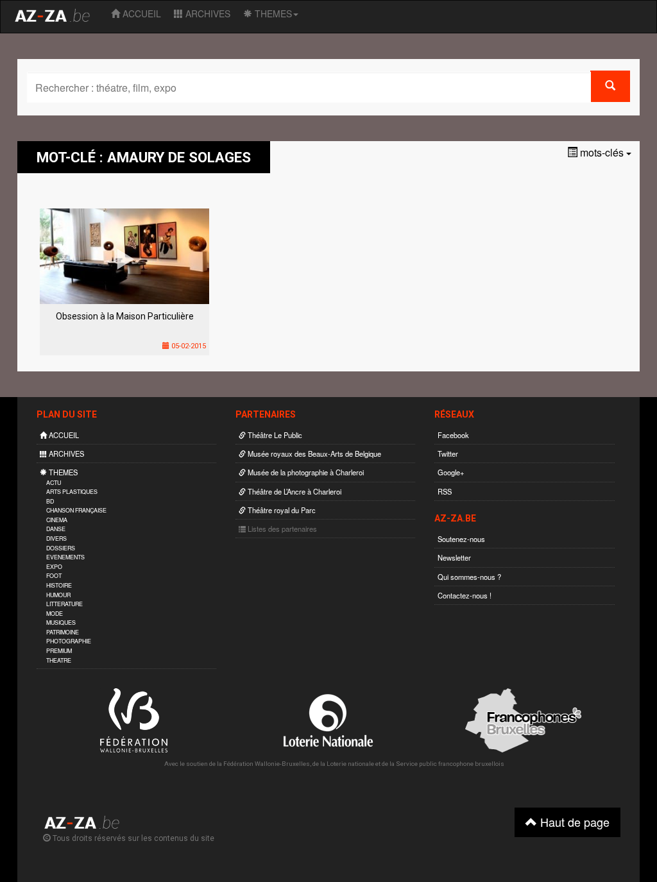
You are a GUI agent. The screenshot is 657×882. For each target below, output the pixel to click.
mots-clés (601, 152)
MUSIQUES (61, 622)
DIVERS (56, 538)
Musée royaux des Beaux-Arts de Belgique (313, 453)
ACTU (53, 483)
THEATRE (58, 660)
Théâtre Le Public (274, 435)
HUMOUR (58, 595)
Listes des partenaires (281, 528)
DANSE (55, 529)
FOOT (54, 576)
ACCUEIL (140, 13)
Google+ (451, 472)
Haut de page (573, 821)
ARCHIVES (206, 13)
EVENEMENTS (65, 557)
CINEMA (56, 520)
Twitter (448, 453)
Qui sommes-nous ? (469, 577)
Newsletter (454, 557)
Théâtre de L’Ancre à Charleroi (293, 491)
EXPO (54, 567)
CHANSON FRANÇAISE (76, 510)
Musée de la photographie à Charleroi (305, 472)
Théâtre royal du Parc (281, 510)
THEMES (272, 13)
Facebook (453, 435)
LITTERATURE (64, 604)
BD (50, 501)
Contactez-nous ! (464, 595)
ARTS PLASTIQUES (72, 492)
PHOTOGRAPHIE (68, 641)
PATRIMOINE (62, 632)
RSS (445, 491)
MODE (54, 613)
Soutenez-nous (461, 539)
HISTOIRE (59, 585)
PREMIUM (59, 651)
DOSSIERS (60, 548)
